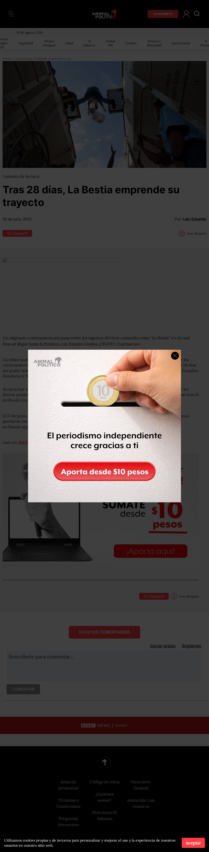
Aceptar (193, 842)
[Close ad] (175, 356)
